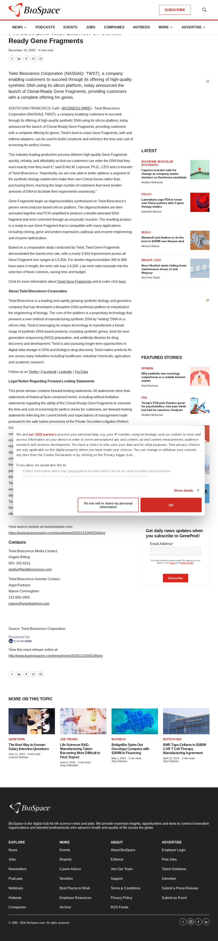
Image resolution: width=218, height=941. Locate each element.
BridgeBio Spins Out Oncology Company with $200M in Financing (130, 749)
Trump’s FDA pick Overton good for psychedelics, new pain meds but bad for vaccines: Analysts (163, 406)
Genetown (17, 739)
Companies (114, 27)
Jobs (90, 27)
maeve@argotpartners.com (29, 603)
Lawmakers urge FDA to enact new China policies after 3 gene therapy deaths (162, 203)
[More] (25, 27)
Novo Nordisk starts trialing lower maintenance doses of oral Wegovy (163, 269)
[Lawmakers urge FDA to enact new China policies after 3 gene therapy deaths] (199, 202)
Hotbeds (141, 27)
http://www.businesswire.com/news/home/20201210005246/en (56, 656)
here (122, 281)
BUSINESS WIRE (76, 108)
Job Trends (69, 739)
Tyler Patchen (119, 761)
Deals (146, 232)
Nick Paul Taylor (150, 277)
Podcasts (45, 27)
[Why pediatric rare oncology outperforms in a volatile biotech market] (199, 376)
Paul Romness (149, 385)
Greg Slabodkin (69, 765)
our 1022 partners (43, 434)
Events (70, 27)
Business (119, 739)
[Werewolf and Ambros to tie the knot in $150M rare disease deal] (199, 240)
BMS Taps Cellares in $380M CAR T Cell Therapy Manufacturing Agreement (184, 749)
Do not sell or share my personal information (108, 505)
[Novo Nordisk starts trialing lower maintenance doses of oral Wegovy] (199, 268)
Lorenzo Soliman (18, 757)
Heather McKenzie (152, 182)
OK (171, 505)
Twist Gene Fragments (74, 281)
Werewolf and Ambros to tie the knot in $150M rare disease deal (162, 239)
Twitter (34, 372)
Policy (146, 194)
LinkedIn (65, 372)
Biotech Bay (172, 739)
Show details (183, 490)
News (17, 27)
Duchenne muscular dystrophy (157, 163)
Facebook (48, 372)
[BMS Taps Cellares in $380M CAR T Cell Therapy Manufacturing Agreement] (186, 721)
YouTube (81, 372)
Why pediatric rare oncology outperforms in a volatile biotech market (163, 377)
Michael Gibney (150, 246)
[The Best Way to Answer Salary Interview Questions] (32, 721)
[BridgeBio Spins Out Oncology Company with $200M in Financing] (135, 721)
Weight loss (151, 260)
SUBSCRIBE (175, 10)
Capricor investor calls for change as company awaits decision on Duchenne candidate (163, 173)
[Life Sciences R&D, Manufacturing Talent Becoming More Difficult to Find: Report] (83, 721)
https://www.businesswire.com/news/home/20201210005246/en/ (57, 533)
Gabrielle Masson (151, 211)
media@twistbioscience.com (30, 569)
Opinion (147, 368)
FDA (144, 397)
